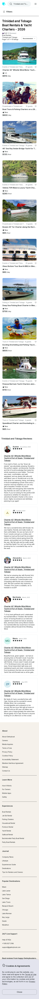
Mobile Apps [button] (6, 793)
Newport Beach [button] (7, 906)
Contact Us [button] (6, 771)
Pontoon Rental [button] (7, 827)
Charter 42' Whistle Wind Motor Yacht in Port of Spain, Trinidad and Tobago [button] (19, 458)
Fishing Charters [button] (8, 819)
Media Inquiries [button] (7, 744)
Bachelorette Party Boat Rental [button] (13, 838)
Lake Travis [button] (6, 902)
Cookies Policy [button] (7, 756)
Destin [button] (4, 921)
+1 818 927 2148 (8, 943)
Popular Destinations (11, 881)
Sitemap (5, 767)
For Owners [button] (6, 789)
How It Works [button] (7, 786)
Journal (5, 851)
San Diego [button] (6, 898)
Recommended (28, 38)
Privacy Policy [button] (7, 752)
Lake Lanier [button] (6, 891)
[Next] (33, 53)
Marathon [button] (5, 925)
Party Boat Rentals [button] (8, 842)
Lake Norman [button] (7, 913)
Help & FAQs (6, 940)
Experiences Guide (9, 864)
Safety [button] (4, 797)
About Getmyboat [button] (8, 737)
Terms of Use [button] (30, 974)
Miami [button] (4, 887)
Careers (5, 740)
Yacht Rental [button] (6, 831)
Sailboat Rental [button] (7, 834)
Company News (7, 857)
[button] (6, 35)
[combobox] (19, 4)
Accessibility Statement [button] (10, 759)
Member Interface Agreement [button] (12, 763)
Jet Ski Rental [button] (7, 816)
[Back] (5, 53)
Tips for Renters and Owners (12, 872)
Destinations (6, 868)
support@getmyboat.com (11, 947)
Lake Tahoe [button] (6, 894)
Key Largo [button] (5, 917)
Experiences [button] (7, 806)
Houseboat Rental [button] (8, 823)
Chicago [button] (5, 910)
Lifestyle (5, 861)
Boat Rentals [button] (6, 812)
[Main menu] (35, 4)
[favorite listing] (36, 67)
